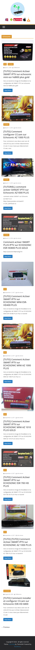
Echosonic (7, 591)
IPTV (5, 64)
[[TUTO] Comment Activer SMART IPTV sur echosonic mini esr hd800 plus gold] (17, 50)
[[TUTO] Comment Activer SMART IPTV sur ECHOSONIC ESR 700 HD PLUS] (17, 458)
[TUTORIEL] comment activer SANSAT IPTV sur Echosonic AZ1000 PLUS (16, 189)
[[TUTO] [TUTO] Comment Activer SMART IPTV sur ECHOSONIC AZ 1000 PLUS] (17, 517)
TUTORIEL (10, 64)
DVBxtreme (17, 67)
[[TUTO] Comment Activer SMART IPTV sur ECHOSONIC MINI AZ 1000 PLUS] (17, 336)
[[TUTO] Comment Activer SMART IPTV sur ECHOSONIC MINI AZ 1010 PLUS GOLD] (17, 399)
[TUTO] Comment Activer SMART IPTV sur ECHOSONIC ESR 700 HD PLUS (16, 482)
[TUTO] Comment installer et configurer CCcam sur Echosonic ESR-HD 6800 (17, 600)
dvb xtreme (18, 128)
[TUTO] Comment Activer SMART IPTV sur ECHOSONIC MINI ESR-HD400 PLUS (16, 301)
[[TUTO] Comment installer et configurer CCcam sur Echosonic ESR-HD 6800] (17, 576)
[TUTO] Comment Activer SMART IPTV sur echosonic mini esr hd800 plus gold (17, 74)
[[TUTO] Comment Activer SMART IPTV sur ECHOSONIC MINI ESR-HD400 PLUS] (17, 274)
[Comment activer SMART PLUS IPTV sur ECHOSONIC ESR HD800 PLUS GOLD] (17, 223)
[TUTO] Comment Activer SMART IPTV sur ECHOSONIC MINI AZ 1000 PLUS (17, 364)
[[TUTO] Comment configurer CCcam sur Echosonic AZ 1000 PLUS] (17, 108)
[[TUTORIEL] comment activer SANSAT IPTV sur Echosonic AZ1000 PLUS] (17, 167)
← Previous (5, 627)
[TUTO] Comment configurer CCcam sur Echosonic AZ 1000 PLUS (16, 134)
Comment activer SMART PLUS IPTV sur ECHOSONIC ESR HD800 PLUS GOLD (17, 244)
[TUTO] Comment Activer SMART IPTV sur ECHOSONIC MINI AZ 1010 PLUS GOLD (17, 426)
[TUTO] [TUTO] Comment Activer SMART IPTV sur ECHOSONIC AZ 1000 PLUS (17, 541)
